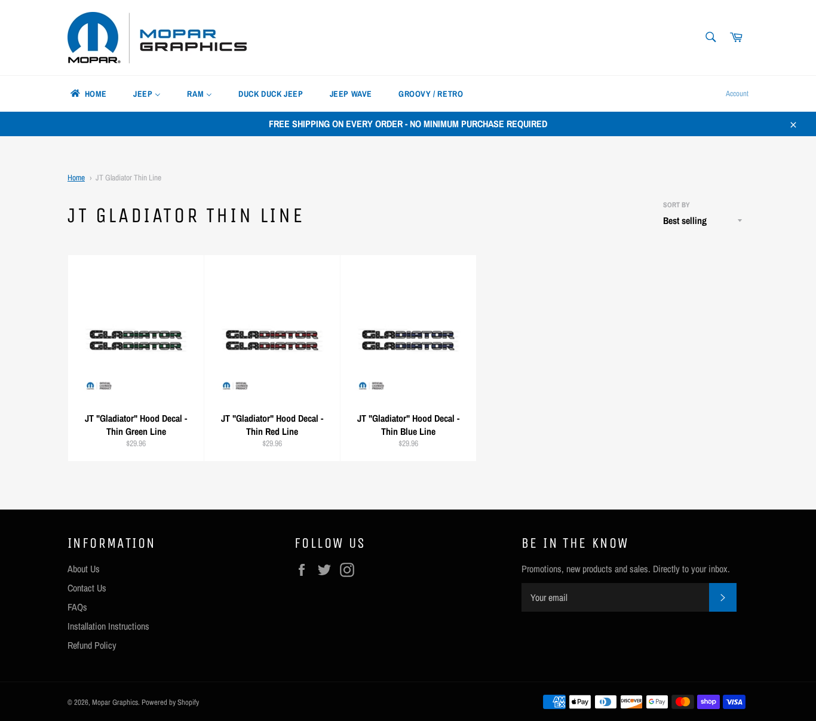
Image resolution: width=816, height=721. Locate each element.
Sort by (676, 205)
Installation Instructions (108, 626)
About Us (84, 568)
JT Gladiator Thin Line (128, 177)
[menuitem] (88, 94)
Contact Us (87, 587)
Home (76, 177)
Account (737, 93)
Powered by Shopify (170, 702)
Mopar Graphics (115, 702)
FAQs (77, 606)
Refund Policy (92, 645)
